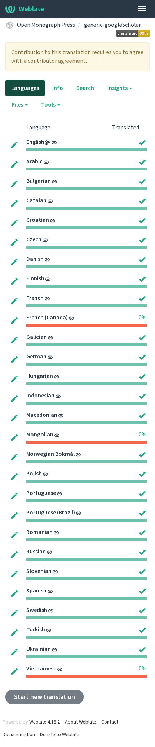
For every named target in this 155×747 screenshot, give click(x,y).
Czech (33, 239)
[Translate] (14, 144)
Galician (36, 337)
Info (57, 88)
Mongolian (39, 435)
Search (85, 88)
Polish (34, 474)
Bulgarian (38, 181)
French (35, 298)
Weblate (31, 9)
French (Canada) (47, 317)
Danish (35, 259)
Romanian (39, 532)
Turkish (35, 630)
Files (18, 105)
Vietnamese (41, 669)
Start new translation (44, 696)
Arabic (34, 161)
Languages (25, 88)
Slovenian (39, 571)
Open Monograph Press (46, 25)
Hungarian (39, 376)
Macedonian (41, 415)
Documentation (19, 734)
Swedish (36, 610)
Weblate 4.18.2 (44, 722)
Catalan (36, 200)
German (36, 356)
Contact (109, 722)
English (35, 142)
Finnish (35, 278)
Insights (118, 88)
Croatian (37, 220)
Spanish (36, 591)
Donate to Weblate (59, 734)
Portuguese (41, 493)
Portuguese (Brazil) (50, 513)
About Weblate (80, 722)
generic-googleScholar (112, 25)
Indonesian (40, 396)
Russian (36, 552)
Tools (49, 105)
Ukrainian (38, 649)
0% (143, 317)
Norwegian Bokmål (50, 454)
